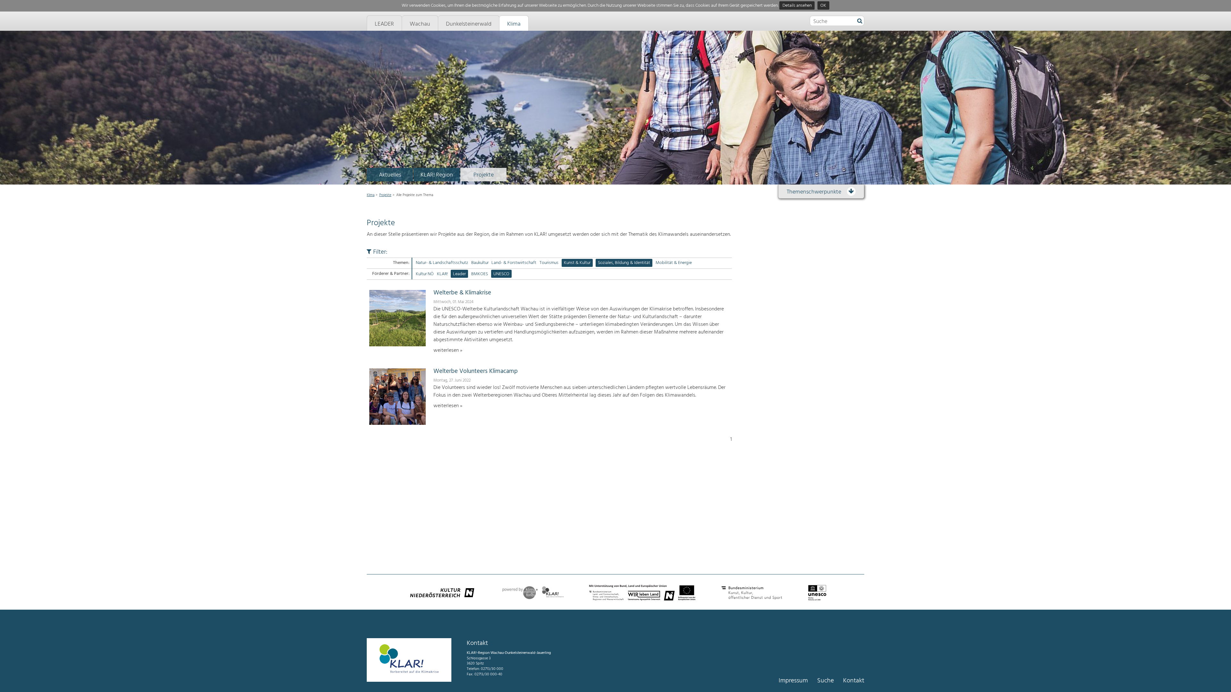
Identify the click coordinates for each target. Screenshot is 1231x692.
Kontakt (853, 681)
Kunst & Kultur (577, 263)
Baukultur (480, 263)
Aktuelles (390, 175)
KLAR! (442, 274)
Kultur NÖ (425, 274)
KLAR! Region (437, 175)
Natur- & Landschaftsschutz (442, 263)
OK (823, 5)
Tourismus (549, 263)
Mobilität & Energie (674, 263)
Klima (370, 195)
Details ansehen (797, 5)
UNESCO (501, 274)
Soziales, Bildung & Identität (624, 263)
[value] (859, 21)
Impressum (793, 681)
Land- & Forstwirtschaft (513, 263)
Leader (459, 274)
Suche (825, 681)
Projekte (483, 175)
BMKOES (479, 274)
